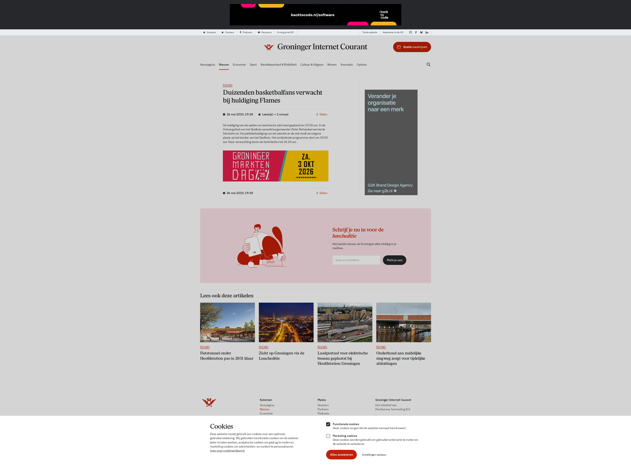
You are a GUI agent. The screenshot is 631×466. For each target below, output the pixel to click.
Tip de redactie (369, 32)
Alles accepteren (341, 454)
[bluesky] (421, 32)
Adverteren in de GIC (393, 32)
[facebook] (416, 32)
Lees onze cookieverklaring (227, 450)
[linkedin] (427, 32)
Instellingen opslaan (374, 454)
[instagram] (410, 32)
